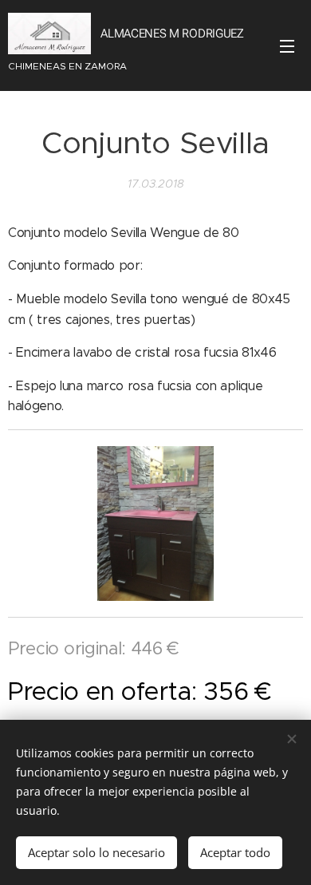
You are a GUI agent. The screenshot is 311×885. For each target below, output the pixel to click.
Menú (287, 45)
